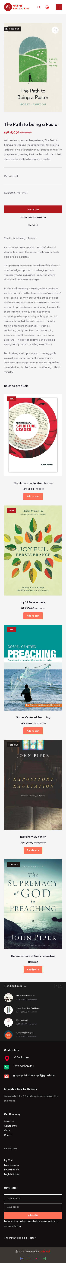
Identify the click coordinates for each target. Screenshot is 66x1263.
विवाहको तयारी (22, 1020)
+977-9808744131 (23, 1066)
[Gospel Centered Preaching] (33, 668)
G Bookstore (21, 1057)
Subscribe (33, 1215)
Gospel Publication (21, 7)
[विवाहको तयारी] (8, 1022)
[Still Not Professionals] (8, 997)
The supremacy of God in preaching (33, 956)
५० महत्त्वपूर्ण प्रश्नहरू (24, 1032)
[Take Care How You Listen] (8, 1010)
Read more (33, 850)
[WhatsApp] (44, 1258)
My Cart (8, 1160)
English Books (11, 1174)
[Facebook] (22, 1258)
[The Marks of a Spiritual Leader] (33, 435)
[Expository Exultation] (33, 785)
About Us (9, 1121)
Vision (7, 1130)
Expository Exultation (33, 837)
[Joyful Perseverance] (33, 550)
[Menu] (59, 7)
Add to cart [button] (33, 496)
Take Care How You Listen (28, 1008)
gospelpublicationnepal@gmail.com (34, 1075)
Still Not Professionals (25, 995)
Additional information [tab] (33, 217)
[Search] (38, 7)
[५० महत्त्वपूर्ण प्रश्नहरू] (8, 1034)
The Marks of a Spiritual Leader (33, 483)
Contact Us (10, 1125)
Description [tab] (33, 209)
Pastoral (22, 192)
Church (8, 1135)
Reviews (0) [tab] (33, 225)
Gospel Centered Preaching (33, 717)
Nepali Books (11, 1169)
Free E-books (11, 1165)
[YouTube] (29, 1258)
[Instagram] (36, 1258)
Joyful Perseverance (33, 602)
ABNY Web (45, 1251)
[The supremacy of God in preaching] (33, 904)
